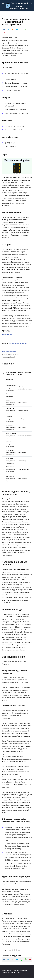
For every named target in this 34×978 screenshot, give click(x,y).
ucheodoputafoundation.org (18, 343)
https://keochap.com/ (9, 352)
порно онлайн (7, 334)
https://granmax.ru (8, 354)
